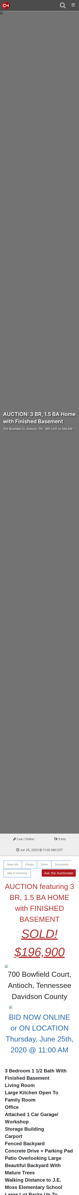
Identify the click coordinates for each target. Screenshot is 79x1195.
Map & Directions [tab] (17, 873)
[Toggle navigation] (73, 5)
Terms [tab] (44, 864)
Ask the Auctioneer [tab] (58, 873)
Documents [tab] (61, 864)
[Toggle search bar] (63, 5)
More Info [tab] (12, 864)
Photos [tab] (29, 864)
